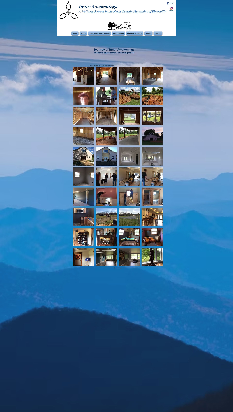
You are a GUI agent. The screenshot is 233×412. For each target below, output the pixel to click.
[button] (83, 33)
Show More (118, 268)
